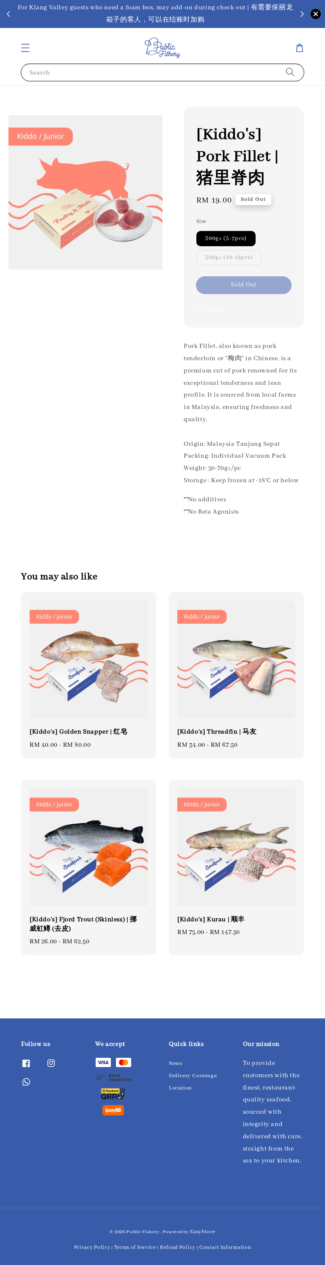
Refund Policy (178, 1247)
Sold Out (244, 285)
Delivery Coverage (193, 1075)
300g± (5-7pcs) (226, 238)
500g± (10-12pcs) (229, 257)
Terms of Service (135, 1247)
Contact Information (225, 1247)
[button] (25, 48)
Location (180, 1088)
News (175, 1063)
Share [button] (215, 309)
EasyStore (202, 1232)
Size (201, 221)
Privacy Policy (92, 1247)
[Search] (290, 72)
